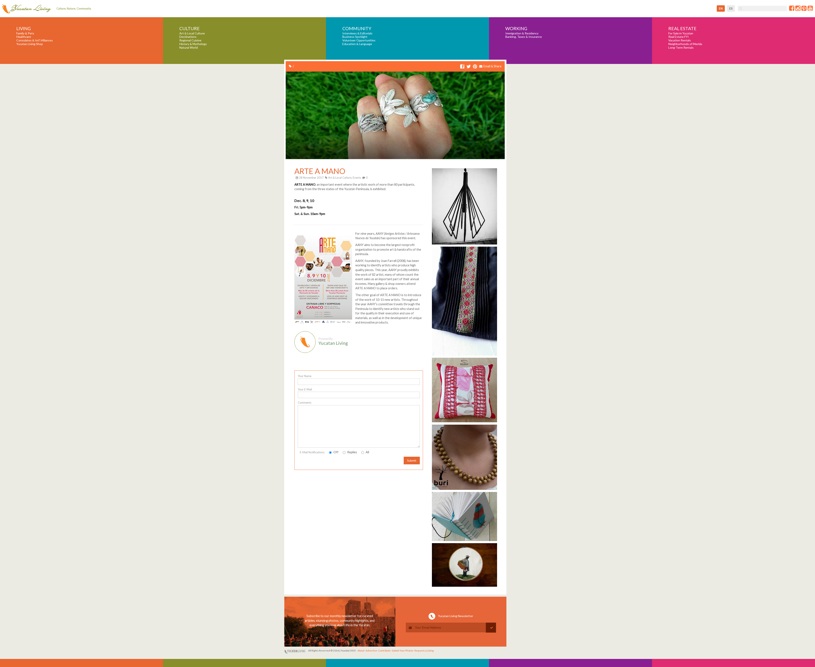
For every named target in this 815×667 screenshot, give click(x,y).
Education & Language (357, 44)
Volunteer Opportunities (358, 40)
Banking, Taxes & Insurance (523, 36)
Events (357, 177)
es (731, 8)
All (367, 452)
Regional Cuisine (190, 40)
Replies (352, 452)
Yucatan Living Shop (29, 44)
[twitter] (469, 67)
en (721, 8)
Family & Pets (25, 33)
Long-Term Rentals (681, 47)
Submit (411, 460)
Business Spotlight (354, 36)
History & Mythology (193, 44)
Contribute (384, 650)
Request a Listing (424, 650)
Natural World (188, 47)
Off (336, 452)
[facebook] (462, 67)
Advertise (371, 650)
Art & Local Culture (192, 33)
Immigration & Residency (521, 33)
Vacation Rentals (679, 40)
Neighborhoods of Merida (685, 44)
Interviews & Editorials (357, 33)
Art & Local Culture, (340, 177)
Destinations (188, 36)
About (361, 650)
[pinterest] (475, 67)
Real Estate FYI (678, 36)
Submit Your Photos (402, 650)
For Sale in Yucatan (680, 33)
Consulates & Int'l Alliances (34, 40)
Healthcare (23, 36)
